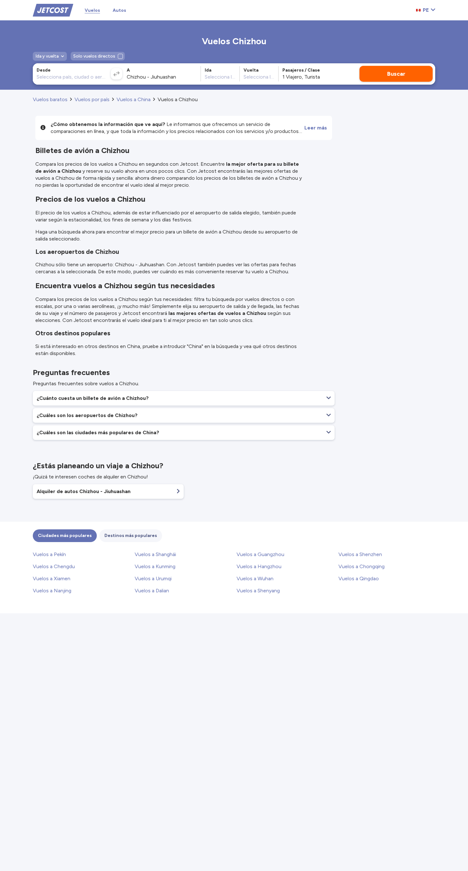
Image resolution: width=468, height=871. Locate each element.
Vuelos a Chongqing (361, 566)
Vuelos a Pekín (49, 554)
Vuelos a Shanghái (155, 554)
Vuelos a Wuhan (255, 578)
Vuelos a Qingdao (358, 578)
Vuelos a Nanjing (52, 591)
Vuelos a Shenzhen (360, 554)
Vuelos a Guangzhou (260, 554)
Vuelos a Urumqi (153, 578)
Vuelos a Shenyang (258, 591)
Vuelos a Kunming (155, 566)
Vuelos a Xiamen (51, 578)
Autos (119, 10)
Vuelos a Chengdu (54, 566)
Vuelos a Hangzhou (259, 566)
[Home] (53, 10)
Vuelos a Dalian (152, 591)
